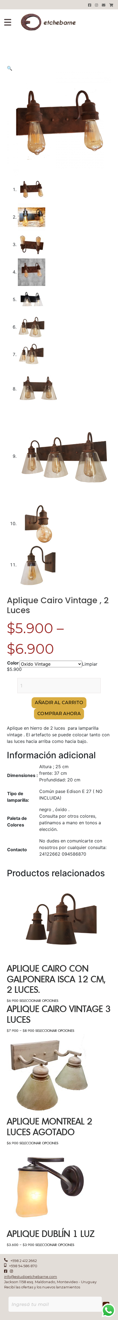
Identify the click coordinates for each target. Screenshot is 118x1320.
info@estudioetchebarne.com (30, 1277)
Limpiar (89, 664)
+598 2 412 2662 (23, 1261)
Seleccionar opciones (38, 1000)
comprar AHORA (58, 713)
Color (13, 663)
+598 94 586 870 (23, 1266)
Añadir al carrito (59, 702)
